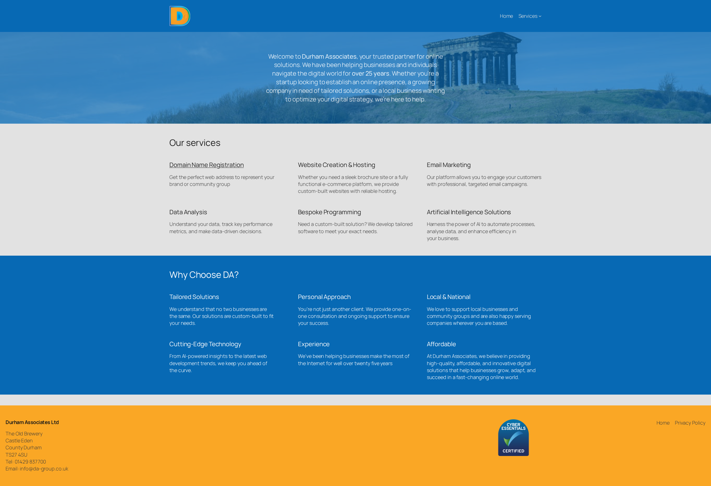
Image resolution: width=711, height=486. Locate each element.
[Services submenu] (540, 16)
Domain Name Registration (206, 165)
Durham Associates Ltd (32, 422)
